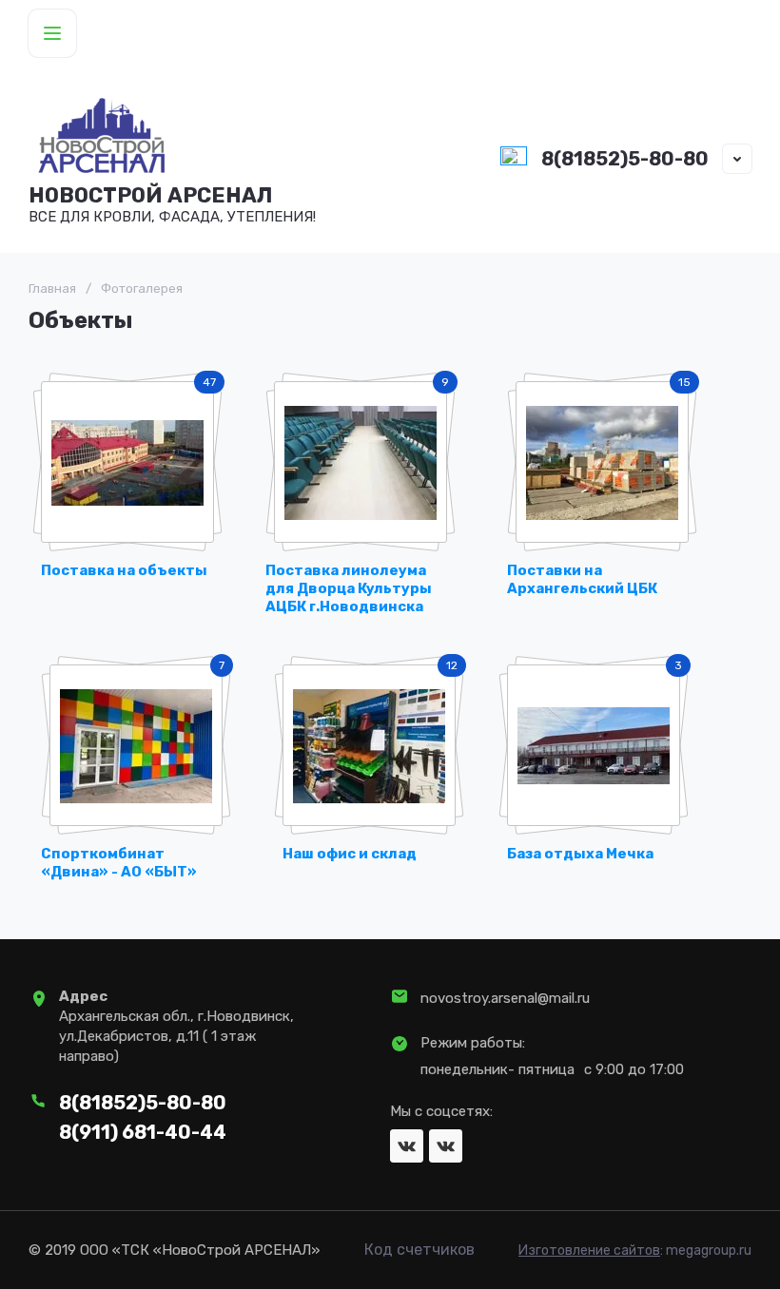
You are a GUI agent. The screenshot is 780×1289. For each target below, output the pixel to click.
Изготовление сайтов (589, 1250)
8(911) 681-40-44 (142, 1132)
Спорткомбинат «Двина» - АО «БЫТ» (119, 862)
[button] (52, 33)
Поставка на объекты (124, 570)
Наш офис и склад (350, 853)
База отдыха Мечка (580, 853)
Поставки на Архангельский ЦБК (582, 579)
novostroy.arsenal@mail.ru (505, 998)
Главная (52, 288)
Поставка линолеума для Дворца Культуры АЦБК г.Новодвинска (348, 589)
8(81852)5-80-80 (625, 158)
